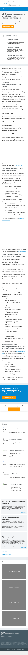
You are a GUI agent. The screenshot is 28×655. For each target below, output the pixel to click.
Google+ (5, 639)
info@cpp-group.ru (8, 636)
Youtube (7, 639)
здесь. (15, 284)
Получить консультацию (8, 26)
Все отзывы (4, 551)
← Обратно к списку (6, 554)
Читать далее (23, 512)
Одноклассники (13, 639)
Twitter (15, 639)
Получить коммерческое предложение (14, 416)
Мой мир (2, 639)
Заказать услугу (9, 397)
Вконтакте (10, 639)
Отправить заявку (14, 169)
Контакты (3, 632)
